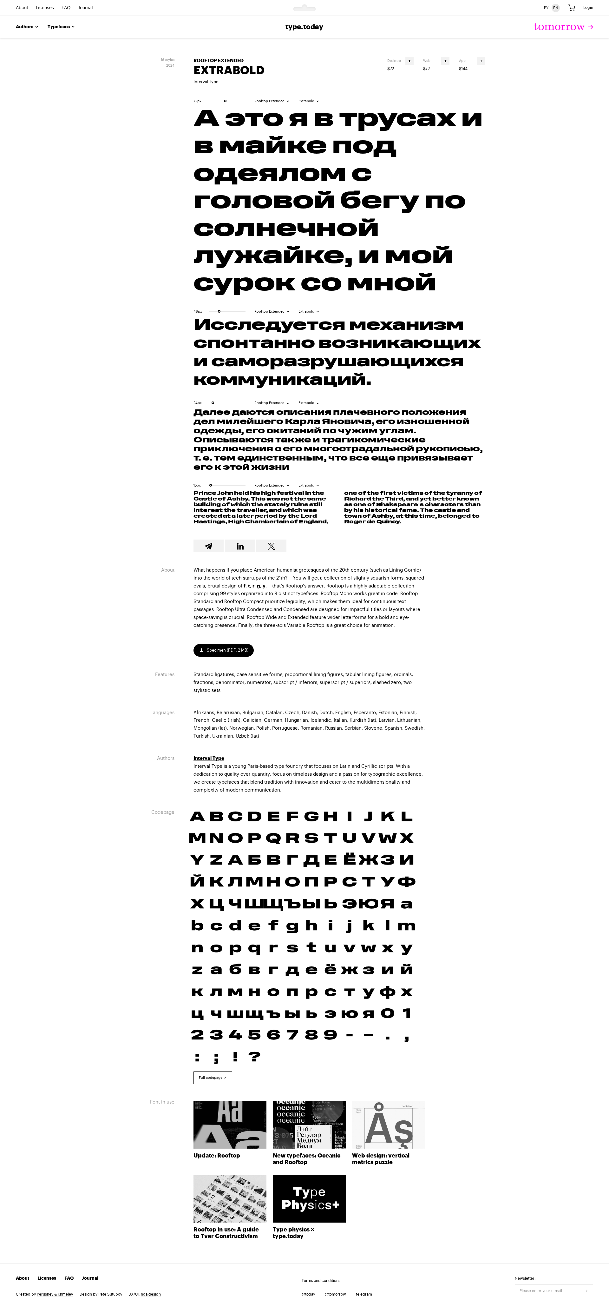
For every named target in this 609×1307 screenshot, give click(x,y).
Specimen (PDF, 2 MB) (227, 650)
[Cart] (571, 7)
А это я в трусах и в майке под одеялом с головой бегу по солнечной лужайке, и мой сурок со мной (338, 202)
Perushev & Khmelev (55, 1294)
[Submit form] (586, 1290)
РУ (546, 8)
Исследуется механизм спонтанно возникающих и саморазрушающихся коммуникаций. (337, 353)
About (22, 8)
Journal (85, 8)
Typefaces (59, 27)
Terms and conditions (321, 1281)
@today (308, 1294)
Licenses (45, 8)
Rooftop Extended (218, 60)
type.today (304, 26)
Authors (24, 27)
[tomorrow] (563, 27)
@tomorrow (335, 1294)
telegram (364, 1294)
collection (335, 578)
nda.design (151, 1294)
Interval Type (205, 82)
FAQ (66, 8)
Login (588, 8)
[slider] (225, 100)
